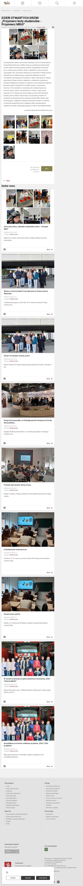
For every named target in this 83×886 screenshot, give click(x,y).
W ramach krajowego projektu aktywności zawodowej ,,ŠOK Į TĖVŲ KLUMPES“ (27, 680)
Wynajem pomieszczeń (53, 803)
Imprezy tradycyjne (11, 800)
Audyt (8, 823)
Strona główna (6, 10)
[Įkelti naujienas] (22, 3)
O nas (7, 786)
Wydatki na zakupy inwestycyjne (15, 819)
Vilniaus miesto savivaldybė (23, 866)
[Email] (46, 849)
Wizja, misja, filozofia (12, 788)
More (48, 249)
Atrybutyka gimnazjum (12, 805)
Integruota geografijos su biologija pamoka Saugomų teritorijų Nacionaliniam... (28, 421)
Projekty (8, 821)
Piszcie (8, 851)
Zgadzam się (43, 878)
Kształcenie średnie (52, 791)
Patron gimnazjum (11, 798)
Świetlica (48, 805)
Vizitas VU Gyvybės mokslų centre (17, 356)
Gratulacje (9, 791)
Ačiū (46, 169)
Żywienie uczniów (51, 800)
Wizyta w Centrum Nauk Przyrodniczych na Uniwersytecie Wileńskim (26, 292)
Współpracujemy (11, 803)
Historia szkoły (10, 807)
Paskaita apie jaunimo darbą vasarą (17, 485)
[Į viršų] (58, 882)
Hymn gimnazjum (11, 795)
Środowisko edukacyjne (13, 793)
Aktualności (16, 10)
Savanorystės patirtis (12, 614)
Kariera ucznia (27, 10)
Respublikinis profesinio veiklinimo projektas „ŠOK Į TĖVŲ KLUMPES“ (26, 744)
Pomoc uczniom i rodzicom (54, 798)
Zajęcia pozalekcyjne (52, 793)
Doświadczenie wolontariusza (15, 549)
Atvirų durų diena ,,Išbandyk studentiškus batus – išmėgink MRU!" (26, 228)
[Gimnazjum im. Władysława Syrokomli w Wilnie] (7, 3)
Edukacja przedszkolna (53, 786)
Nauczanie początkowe (53, 788)
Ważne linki (49, 814)
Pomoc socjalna (50, 819)
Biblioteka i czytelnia (52, 807)
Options (12, 878)
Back (8, 181)
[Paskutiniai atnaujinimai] (39, 3)
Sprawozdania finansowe (13, 816)
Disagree (28, 878)
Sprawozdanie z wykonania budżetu (16, 814)
